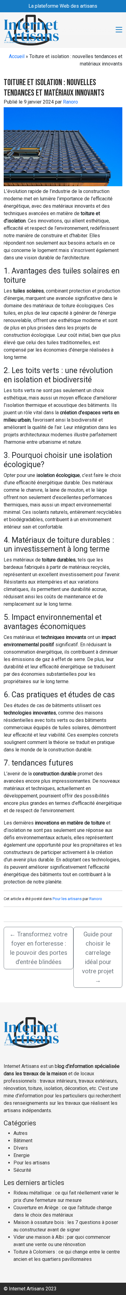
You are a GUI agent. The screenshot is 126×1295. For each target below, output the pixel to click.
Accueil (16, 56)
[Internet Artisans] (31, 29)
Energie (21, 1155)
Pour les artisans (67, 898)
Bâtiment (22, 1140)
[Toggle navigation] (119, 30)
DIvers (20, 1148)
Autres (20, 1133)
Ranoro (70, 102)
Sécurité (22, 1170)
